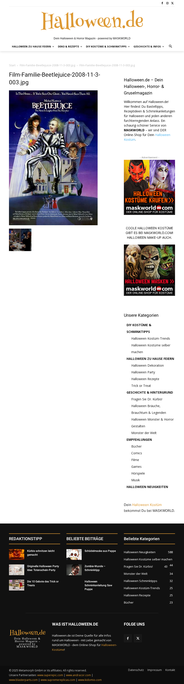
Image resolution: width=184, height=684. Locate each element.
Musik (135, 480)
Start (12, 65)
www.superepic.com (50, 675)
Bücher (136, 446)
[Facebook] (162, 3)
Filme (135, 460)
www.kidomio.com (90, 680)
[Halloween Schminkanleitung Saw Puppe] (74, 585)
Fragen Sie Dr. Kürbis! (146, 399)
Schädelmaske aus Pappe (100, 551)
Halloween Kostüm (147, 505)
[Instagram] (167, 3)
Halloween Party (143, 372)
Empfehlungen (139, 439)
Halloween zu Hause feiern (150, 358)
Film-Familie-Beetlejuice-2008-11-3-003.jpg (47, 65)
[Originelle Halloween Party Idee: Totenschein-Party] (16, 569)
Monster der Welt (144, 433)
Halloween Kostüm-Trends (150, 338)
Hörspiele (138, 473)
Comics (136, 453)
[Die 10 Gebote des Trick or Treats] (16, 585)
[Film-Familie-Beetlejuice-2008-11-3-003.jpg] (53, 224)
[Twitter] (172, 3)
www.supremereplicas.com (58, 680)
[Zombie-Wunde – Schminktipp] (74, 569)
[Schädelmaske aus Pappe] (74, 554)
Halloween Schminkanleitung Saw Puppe (98, 585)
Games (136, 466)
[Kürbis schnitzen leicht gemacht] (16, 554)
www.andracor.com (78, 675)
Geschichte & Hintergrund (150, 392)
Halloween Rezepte (145, 379)
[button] (170, 46)
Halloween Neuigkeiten (147, 487)
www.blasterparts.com (23, 680)
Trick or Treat (141, 385)
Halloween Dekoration (147, 365)
